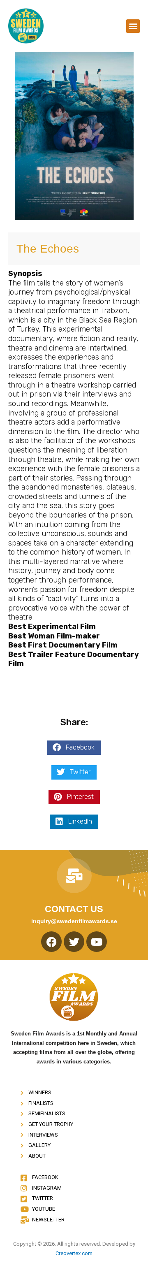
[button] (133, 26)
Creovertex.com (74, 1253)
